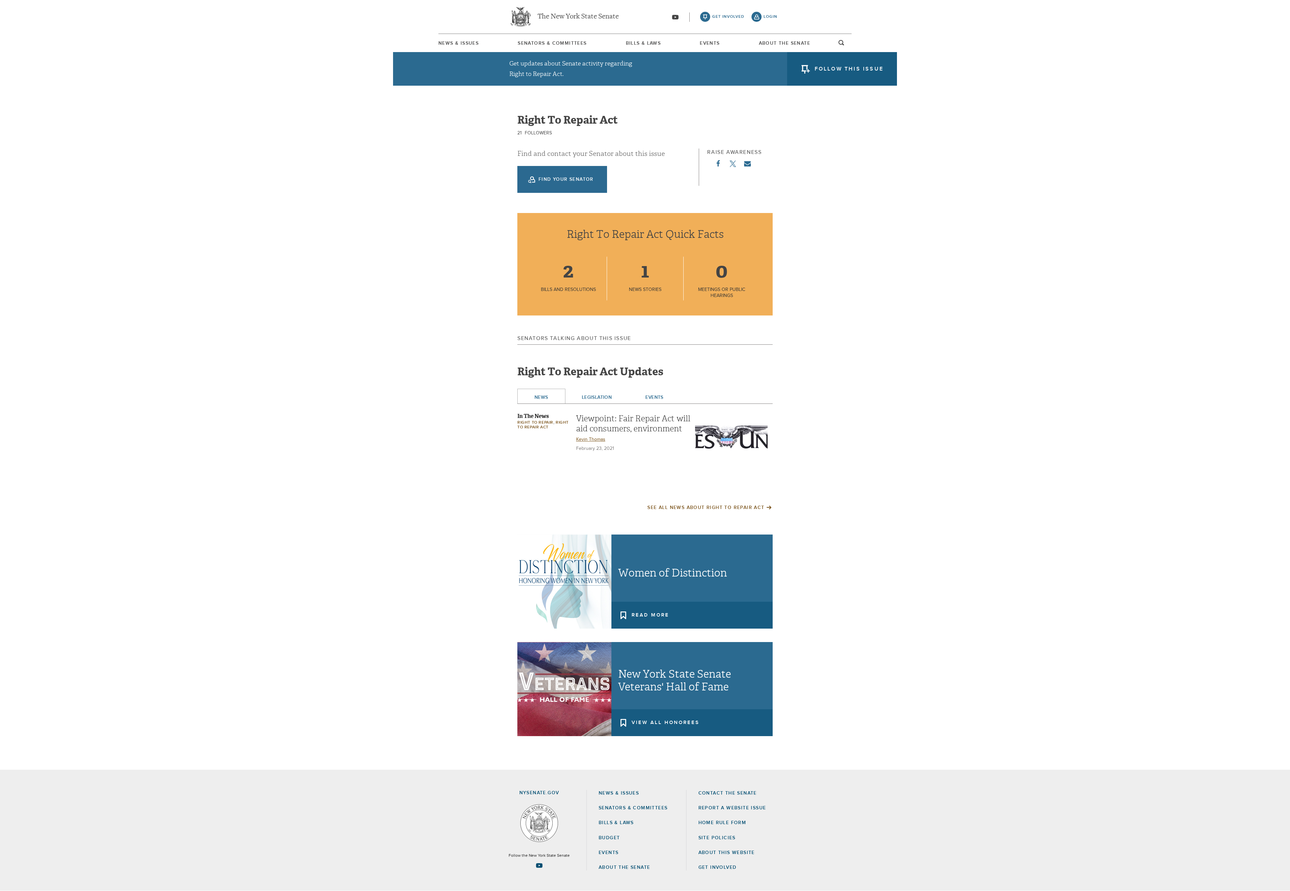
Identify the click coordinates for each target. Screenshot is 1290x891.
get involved (728, 17)
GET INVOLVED (717, 867)
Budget (609, 838)
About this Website (726, 852)
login (770, 17)
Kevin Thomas (590, 439)
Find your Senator (566, 179)
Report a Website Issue (732, 808)
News (541, 397)
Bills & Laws (643, 43)
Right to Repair (535, 423)
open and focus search (841, 45)
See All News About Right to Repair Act (705, 507)
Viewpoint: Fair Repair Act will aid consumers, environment (633, 424)
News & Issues (458, 43)
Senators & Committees (552, 43)
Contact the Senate (727, 793)
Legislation (597, 397)
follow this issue (849, 69)
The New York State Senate (578, 16)
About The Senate (784, 43)
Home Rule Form (722, 822)
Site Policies (717, 838)
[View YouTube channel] (675, 17)
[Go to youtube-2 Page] (539, 865)
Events (710, 43)
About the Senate (624, 867)
